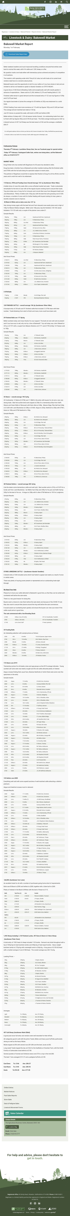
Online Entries (8, 1087)
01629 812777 (15, 1134)
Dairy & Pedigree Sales (11, 1103)
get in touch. (35, 1158)
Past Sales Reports (10, 1095)
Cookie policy (39, 1212)
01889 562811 (58, 1194)
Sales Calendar (17, 1113)
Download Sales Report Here (18, 54)
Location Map (12, 1127)
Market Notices (9, 1091)
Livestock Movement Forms (13, 1107)
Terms (27, 1212)
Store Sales (8, 1099)
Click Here (13, 1131)
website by (50, 1212)
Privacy (33, 1212)
